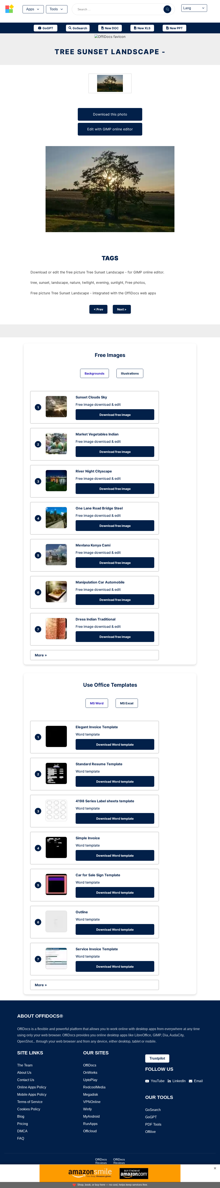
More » (41, 655)
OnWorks (90, 1072)
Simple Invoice (88, 838)
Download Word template (115, 744)
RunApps (90, 1124)
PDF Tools (153, 1124)
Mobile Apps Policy (31, 1094)
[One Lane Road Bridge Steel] (57, 527)
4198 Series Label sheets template (105, 801)
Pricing (22, 1124)
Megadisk (90, 1094)
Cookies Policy (28, 1109)
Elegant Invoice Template (97, 727)
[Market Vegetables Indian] (57, 453)
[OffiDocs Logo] (9, 9)
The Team (24, 1065)
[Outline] (57, 931)
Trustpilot (157, 1058)
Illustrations (130, 373)
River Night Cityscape (94, 471)
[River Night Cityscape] (57, 490)
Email (198, 1081)
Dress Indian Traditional (95, 619)
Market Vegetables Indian (97, 434)
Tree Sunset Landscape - (110, 52)
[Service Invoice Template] (57, 968)
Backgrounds (94, 373)
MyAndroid (91, 1116)
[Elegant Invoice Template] (57, 746)
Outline (82, 912)
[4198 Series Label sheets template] (57, 820)
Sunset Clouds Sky (91, 397)
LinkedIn (179, 1081)
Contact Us (25, 1080)
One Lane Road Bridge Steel (99, 508)
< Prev (98, 309)
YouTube (158, 1081)
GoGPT (151, 1117)
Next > (122, 309)
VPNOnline (92, 1102)
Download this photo (110, 114)
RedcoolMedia (94, 1087)
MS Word (97, 703)
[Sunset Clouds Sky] (57, 416)
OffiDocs (89, 1065)
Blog (20, 1116)
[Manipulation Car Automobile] (57, 601)
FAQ (20, 1138)
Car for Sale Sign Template (98, 875)
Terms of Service (30, 1102)
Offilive (150, 1132)
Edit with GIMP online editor (110, 129)
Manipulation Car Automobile (100, 582)
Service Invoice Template (97, 949)
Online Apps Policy (31, 1087)
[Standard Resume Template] (57, 783)
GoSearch (153, 1110)
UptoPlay (90, 1080)
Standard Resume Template (99, 764)
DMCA (22, 1131)
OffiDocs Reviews (101, 1161)
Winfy (87, 1109)
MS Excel (126, 703)
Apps (30, 9)
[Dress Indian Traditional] (57, 638)
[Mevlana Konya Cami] (57, 564)
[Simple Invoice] (57, 857)
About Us (24, 1072)
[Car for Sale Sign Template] (57, 894)
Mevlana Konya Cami (93, 545)
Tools (54, 9)
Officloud (90, 1131)
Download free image (115, 415)
